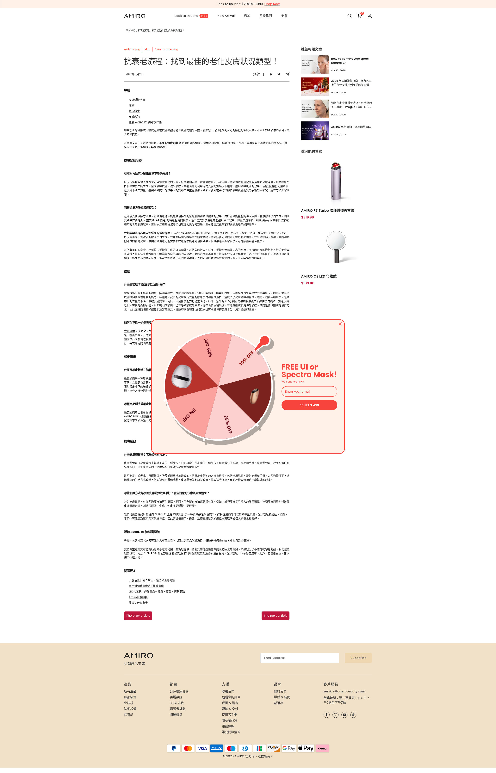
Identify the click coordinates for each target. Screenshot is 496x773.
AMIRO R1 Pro (132, 416)
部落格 (278, 703)
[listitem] (264, 74)
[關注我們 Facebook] (326, 714)
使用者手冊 (229, 714)
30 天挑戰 (177, 703)
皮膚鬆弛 (134, 117)
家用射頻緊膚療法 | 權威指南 (146, 586)
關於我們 (280, 691)
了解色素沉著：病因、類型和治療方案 (152, 580)
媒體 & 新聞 (282, 697)
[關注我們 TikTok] (353, 714)
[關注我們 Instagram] (335, 714)
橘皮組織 (134, 111)
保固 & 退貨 (230, 703)
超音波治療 (270, 186)
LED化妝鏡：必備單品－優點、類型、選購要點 (157, 591)
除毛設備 (130, 709)
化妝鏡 (128, 703)
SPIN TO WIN (309, 405)
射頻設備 (129, 331)
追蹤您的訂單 (231, 697)
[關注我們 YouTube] (344, 714)
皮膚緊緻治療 (137, 100)
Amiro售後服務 (138, 597)
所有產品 (130, 691)
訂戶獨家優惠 (179, 691)
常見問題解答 (231, 732)
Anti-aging (132, 49)
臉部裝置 (130, 697)
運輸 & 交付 (230, 709)
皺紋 (131, 105)
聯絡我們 (228, 691)
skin (147, 49)
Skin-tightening (166, 49)
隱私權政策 (229, 720)
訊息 (133, 30)
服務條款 (228, 726)
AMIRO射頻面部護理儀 (160, 553)
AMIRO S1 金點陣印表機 (169, 514)
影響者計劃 (177, 709)
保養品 (128, 714)
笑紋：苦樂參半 (138, 603)
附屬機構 (176, 714)
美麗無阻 (176, 697)
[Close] (340, 323)
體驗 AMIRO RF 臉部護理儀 (145, 122)
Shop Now (272, 4)
